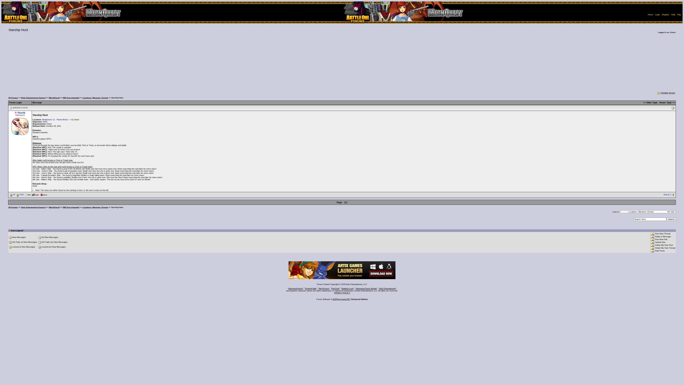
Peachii (21, 113)
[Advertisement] (342, 65)
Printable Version (668, 93)
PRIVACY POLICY (342, 293)
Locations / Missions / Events (95, 98)
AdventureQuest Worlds (366, 289)
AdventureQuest (295, 289)
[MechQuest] (54, 98)
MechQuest (324, 289)
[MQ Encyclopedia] (71, 98)
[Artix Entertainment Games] (33, 98)
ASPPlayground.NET (342, 299)
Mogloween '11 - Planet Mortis (55, 120)
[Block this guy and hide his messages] (43, 194)
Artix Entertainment (387, 289)
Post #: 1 (667, 195)
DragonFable (310, 289)
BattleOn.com (347, 289)
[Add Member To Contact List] (35, 194)
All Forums (13, 98)
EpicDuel (335, 289)
